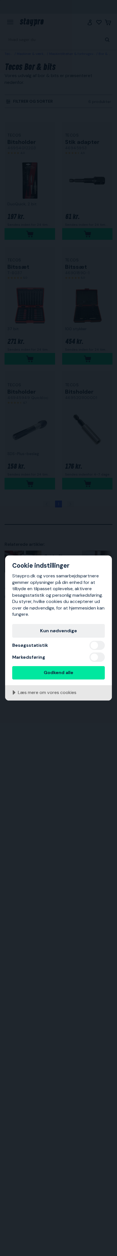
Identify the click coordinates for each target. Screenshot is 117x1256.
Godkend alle (58, 672)
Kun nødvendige (58, 631)
